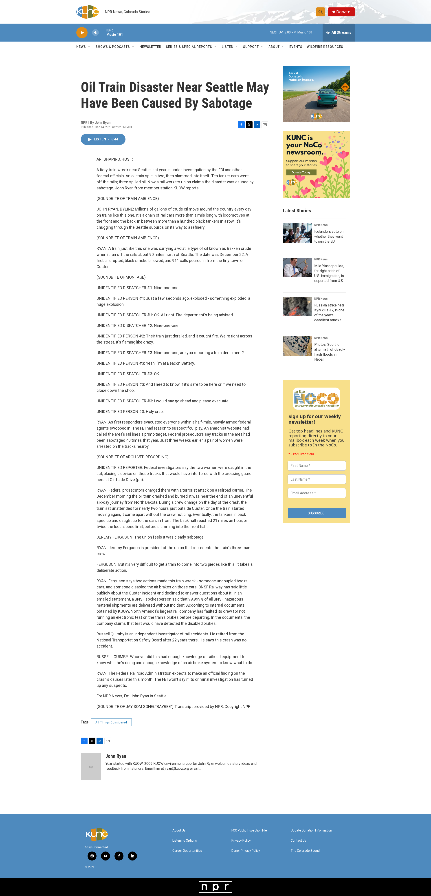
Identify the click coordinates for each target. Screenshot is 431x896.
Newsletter (150, 47)
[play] (82, 32)
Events (295, 47)
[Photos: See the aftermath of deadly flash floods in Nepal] (297, 346)
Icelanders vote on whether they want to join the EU (328, 236)
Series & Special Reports (189, 47)
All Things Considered (111, 722)
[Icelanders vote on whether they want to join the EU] (297, 233)
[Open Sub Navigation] (89, 47)
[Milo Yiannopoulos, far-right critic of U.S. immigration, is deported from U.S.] (297, 267)
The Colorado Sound (305, 850)
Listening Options (184, 840)
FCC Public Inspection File (249, 830)
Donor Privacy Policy (245, 850)
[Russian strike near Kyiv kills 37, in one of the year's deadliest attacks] (297, 306)
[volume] (95, 33)
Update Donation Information (311, 830)
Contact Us (298, 840)
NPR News (321, 225)
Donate (343, 11)
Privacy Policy (241, 840)
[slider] (102, 32)
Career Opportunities (187, 850)
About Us (178, 830)
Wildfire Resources (325, 47)
